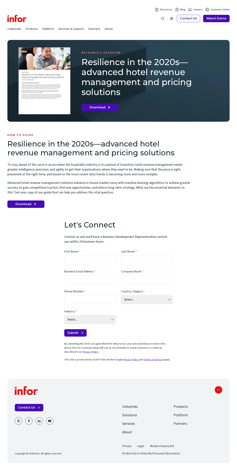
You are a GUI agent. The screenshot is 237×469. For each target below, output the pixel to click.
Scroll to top (218, 390)
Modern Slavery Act (162, 446)
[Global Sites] (171, 18)
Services (128, 423)
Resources (166, 9)
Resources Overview (101, 53)
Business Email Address (79, 271)
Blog (182, 9)
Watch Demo (216, 18)
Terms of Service (153, 360)
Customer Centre (220, 9)
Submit (72, 333)
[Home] (16, 18)
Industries (14, 29)
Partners (94, 29)
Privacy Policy (90, 352)
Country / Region (132, 291)
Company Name (131, 271)
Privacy (126, 446)
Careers (197, 9)
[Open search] (162, 18)
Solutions (129, 415)
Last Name (128, 251)
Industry (69, 311)
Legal (140, 446)
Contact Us (188, 18)
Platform (48, 29)
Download (101, 108)
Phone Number (74, 291)
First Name (71, 251)
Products (32, 29)
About (109, 29)
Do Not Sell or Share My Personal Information (151, 453)
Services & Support (71, 29)
